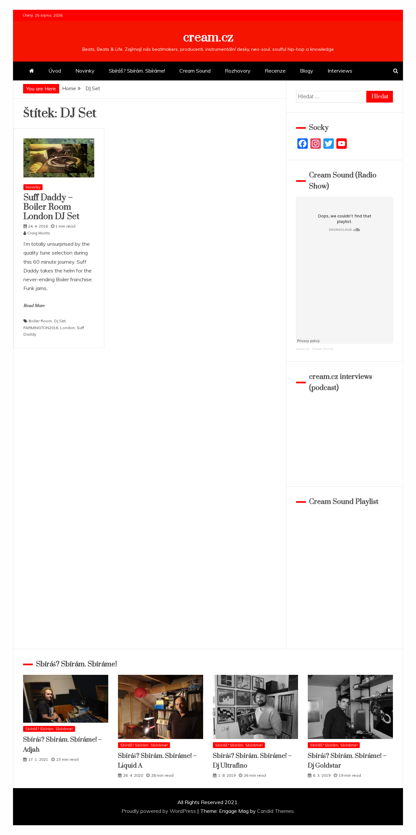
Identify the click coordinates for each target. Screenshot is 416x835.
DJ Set (60, 320)
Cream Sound (195, 70)
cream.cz (208, 38)
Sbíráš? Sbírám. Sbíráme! (137, 70)
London (67, 327)
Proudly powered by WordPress (159, 811)
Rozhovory (238, 70)
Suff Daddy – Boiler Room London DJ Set (51, 207)
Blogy (306, 70)
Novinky (85, 70)
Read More (34, 305)
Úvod (54, 70)
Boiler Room (40, 320)
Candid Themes (275, 811)
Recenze (275, 70)
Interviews (340, 70)
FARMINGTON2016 (40, 327)
